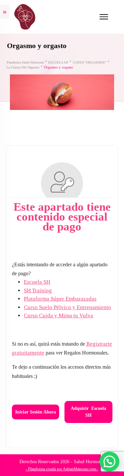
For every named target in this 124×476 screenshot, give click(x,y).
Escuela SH (37, 282)
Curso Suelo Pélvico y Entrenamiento (67, 307)
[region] (62, 417)
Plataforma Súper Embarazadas (60, 299)
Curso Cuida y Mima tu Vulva (58, 315)
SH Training (38, 290)
